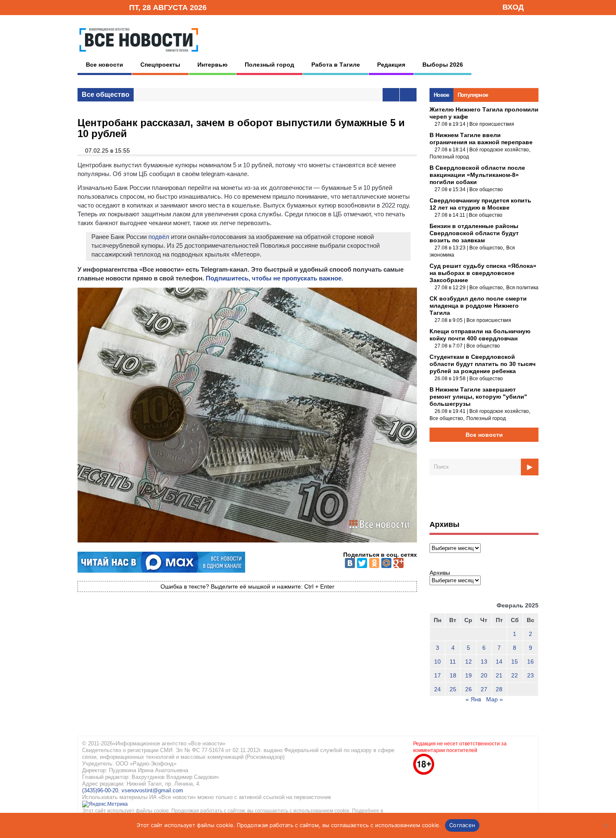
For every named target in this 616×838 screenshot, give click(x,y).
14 (499, 661)
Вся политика (522, 288)
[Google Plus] (398, 563)
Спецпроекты (160, 64)
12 (468, 661)
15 (514, 661)
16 (530, 661)
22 (514, 675)
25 (453, 689)
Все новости (104, 64)
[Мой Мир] (386, 563)
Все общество (105, 94)
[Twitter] (362, 563)
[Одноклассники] (374, 563)
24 (437, 689)
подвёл (158, 236)
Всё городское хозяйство (499, 150)
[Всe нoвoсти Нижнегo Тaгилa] (139, 54)
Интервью (212, 64)
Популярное (473, 95)
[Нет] (605, 825)
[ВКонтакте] (350, 563)
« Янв (473, 699)
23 (530, 675)
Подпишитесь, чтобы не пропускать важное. (274, 278)
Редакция (391, 64)
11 (453, 661)
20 (484, 675)
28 (499, 689)
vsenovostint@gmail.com (152, 790)
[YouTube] (108, 7)
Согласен (462, 825)
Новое (441, 95)
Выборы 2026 (442, 64)
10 (437, 661)
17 (437, 675)
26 (468, 689)
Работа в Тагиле (335, 64)
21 (499, 675)
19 (468, 675)
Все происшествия (491, 124)
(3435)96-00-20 (100, 790)
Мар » (494, 699)
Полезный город (269, 64)
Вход (513, 7)
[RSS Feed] (95, 7)
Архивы (440, 573)
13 (484, 661)
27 (484, 689)
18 (453, 675)
